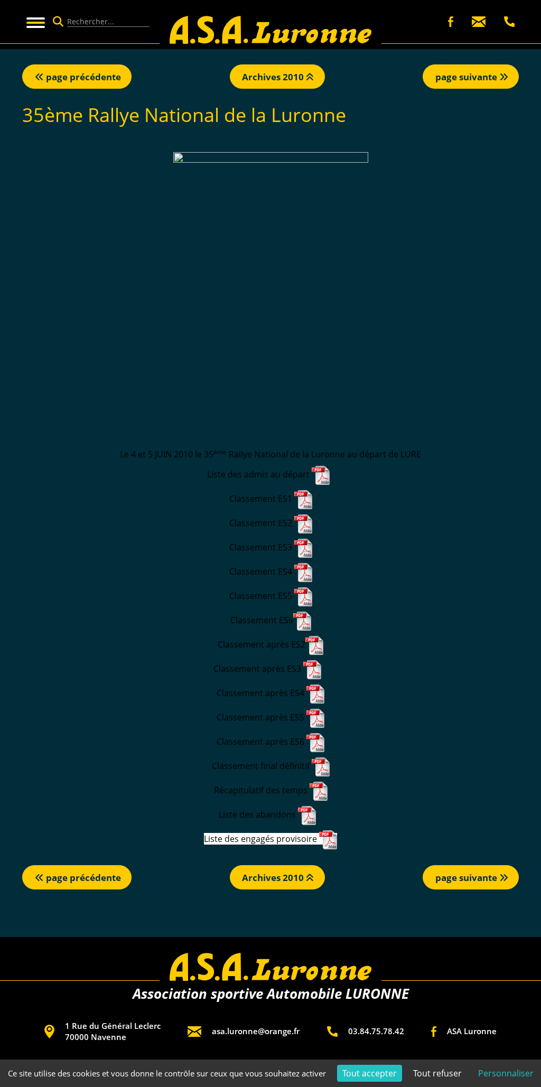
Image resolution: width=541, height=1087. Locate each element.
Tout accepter (369, 1073)
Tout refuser (437, 1073)
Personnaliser (506, 1073)
